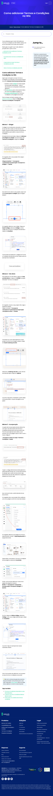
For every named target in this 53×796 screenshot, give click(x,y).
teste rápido (14, 682)
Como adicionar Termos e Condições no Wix (39, 48)
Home (11, 27)
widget (15, 84)
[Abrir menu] (50, 3)
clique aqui (48, 788)
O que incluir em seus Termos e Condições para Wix (11, 63)
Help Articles (17, 27)
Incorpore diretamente (11, 93)
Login (46, 3)
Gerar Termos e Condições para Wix (13, 68)
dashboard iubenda (7, 99)
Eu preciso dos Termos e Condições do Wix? (13, 57)
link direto (9, 90)
